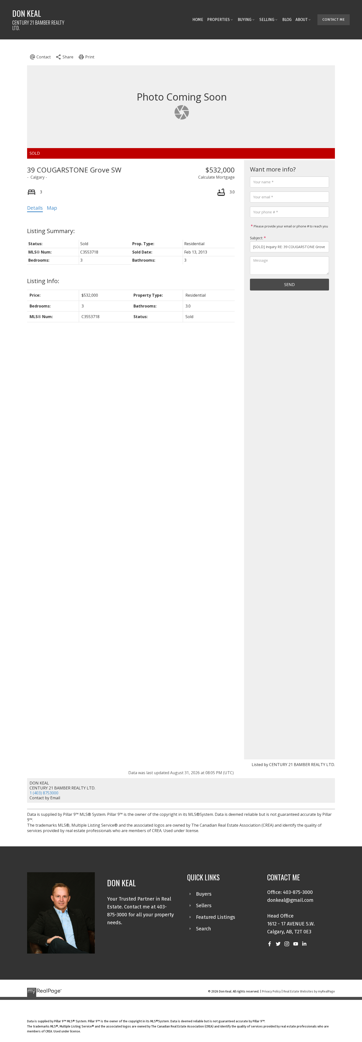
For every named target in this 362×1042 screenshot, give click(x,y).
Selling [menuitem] (266, 19)
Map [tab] (52, 208)
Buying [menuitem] (244, 19)
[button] (333, 19)
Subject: (256, 238)
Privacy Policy (271, 991)
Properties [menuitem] (218, 19)
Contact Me (333, 19)
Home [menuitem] (197, 19)
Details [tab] (35, 208)
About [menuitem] (302, 19)
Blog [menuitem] (287, 19)
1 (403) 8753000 (44, 793)
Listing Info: (43, 281)
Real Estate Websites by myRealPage (309, 991)
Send (289, 284)
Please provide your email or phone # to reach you (290, 226)
